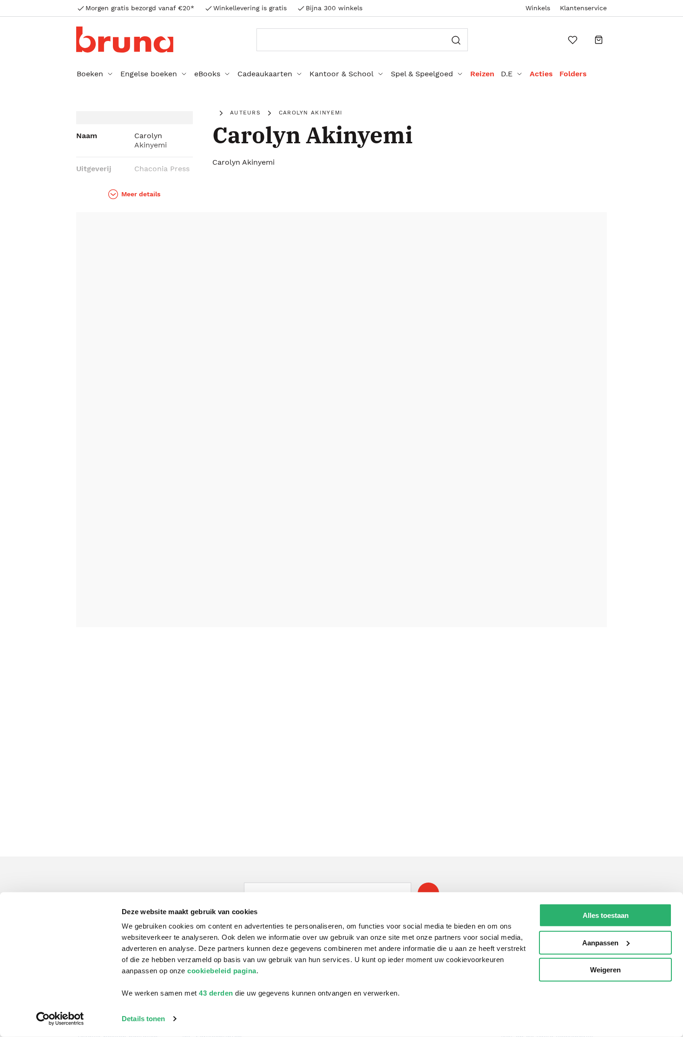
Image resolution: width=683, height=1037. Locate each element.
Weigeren (605, 970)
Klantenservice (583, 8)
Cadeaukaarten (264, 73)
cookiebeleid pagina (221, 971)
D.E (506, 73)
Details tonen (143, 1019)
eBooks (207, 73)
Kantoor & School (341, 73)
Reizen (482, 73)
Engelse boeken (148, 73)
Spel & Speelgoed (422, 73)
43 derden (216, 993)
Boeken (90, 73)
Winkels (537, 8)
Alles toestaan (606, 915)
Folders (573, 73)
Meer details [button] (140, 194)
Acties (541, 73)
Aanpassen (600, 942)
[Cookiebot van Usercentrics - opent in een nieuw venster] (60, 1019)
